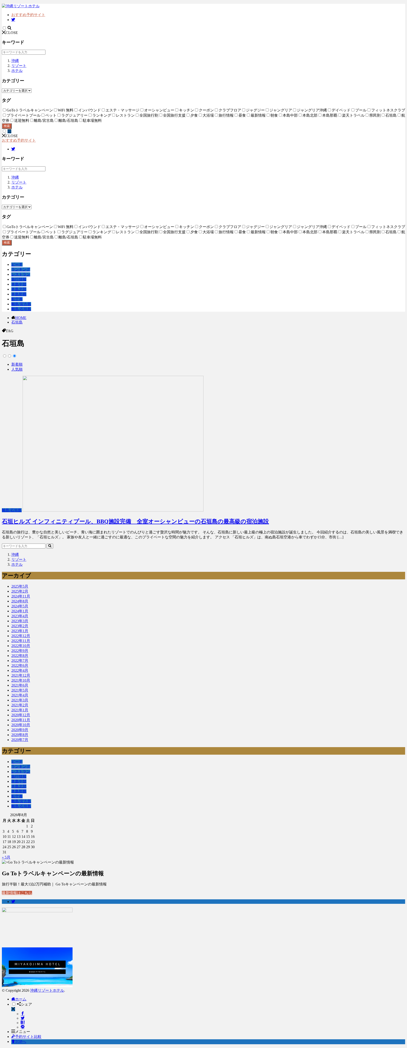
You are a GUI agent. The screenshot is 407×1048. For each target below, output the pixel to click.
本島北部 (18, 289)
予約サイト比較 (28, 1037)
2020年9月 (19, 730)
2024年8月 (19, 601)
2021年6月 (19, 685)
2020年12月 (20, 715)
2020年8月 (19, 735)
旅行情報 (18, 279)
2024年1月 (19, 611)
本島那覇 (18, 294)
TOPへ (20, 1042)
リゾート (18, 66)
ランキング (20, 269)
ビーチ (17, 264)
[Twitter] (22, 1018)
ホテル (17, 71)
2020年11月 (20, 720)
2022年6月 (19, 665)
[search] (49, 546)
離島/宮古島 (21, 304)
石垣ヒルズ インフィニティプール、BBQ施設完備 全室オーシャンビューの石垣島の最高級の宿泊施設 (135, 521)
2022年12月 (20, 636)
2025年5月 (19, 586)
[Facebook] (22, 1014)
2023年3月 (19, 621)
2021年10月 (20, 680)
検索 (7, 126)
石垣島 (17, 322)
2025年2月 (19, 591)
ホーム (20, 999)
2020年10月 (20, 725)
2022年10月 (20, 646)
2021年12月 (20, 675)
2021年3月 (19, 700)
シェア (26, 1004)
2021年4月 (19, 695)
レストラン (20, 274)
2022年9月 (19, 651)
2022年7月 (19, 661)
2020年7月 (19, 740)
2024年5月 (19, 606)
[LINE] (22, 1027)
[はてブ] (22, 1023)
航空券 (17, 299)
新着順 (17, 364)
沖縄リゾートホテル (47, 990)
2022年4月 (19, 670)
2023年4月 (19, 616)
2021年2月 (19, 705)
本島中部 (18, 284)
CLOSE (12, 33)
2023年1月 (19, 631)
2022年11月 (20, 641)
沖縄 (15, 61)
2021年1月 (19, 710)
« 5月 (6, 857)
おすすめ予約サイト (28, 15)
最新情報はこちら (17, 893)
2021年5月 (19, 690)
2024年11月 (20, 596)
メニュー (22, 1032)
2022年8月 (19, 656)
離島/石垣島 (21, 309)
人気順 (17, 369)
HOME (20, 318)
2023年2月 (19, 626)
